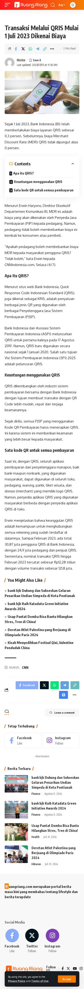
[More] (52, 49)
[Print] (63, 695)
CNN (25, 667)
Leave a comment (64, 712)
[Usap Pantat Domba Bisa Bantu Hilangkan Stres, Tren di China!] (16, 832)
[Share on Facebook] (16, 49)
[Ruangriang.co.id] (31, 5)
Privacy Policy (16, 980)
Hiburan (36, 864)
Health (35, 837)
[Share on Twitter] (23, 49)
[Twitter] (32, 941)
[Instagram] (61, 740)
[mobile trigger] (9, 5)
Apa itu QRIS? (23, 173)
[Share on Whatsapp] (30, 49)
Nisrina (21, 60)
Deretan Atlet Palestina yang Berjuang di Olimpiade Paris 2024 (54, 853)
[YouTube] (75, 969)
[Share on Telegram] (37, 49)
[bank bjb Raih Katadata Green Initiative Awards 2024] (16, 809)
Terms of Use (40, 980)
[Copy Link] (45, 49)
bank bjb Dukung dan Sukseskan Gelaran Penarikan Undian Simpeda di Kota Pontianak (55, 782)
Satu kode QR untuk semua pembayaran (44, 190)
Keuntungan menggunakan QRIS (38, 182)
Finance (36, 793)
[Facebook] (23, 740)
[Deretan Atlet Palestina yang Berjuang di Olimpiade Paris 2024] (16, 854)
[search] (52, 5)
